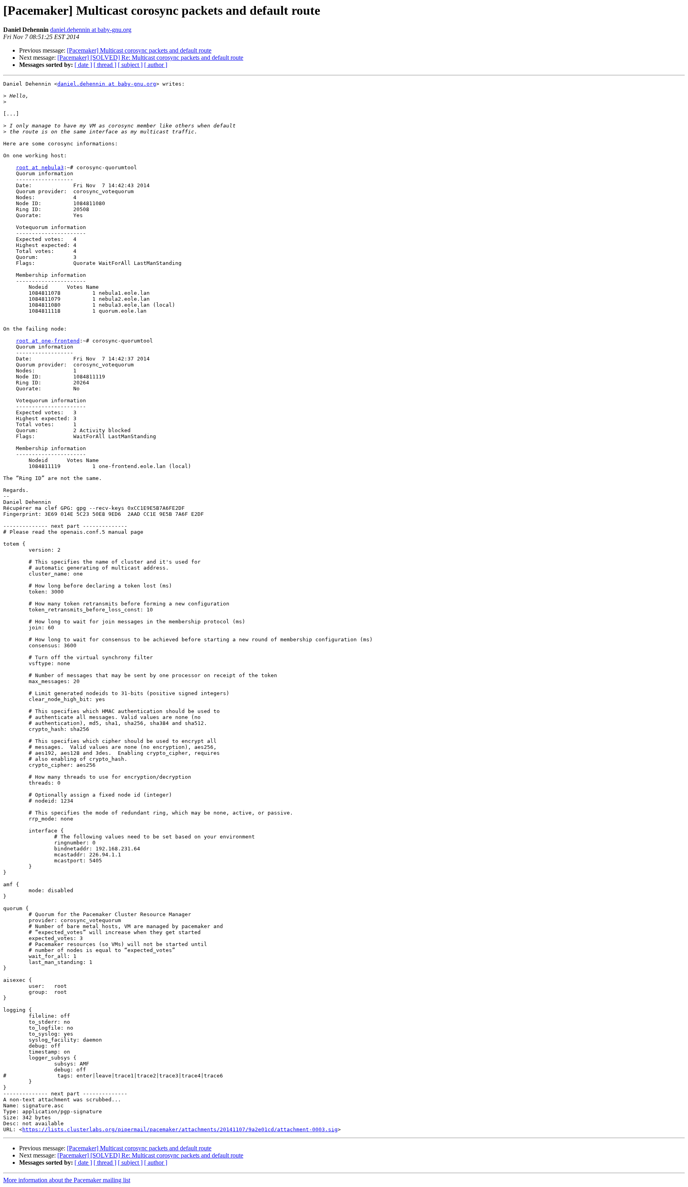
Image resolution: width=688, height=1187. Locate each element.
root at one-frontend (48, 341)
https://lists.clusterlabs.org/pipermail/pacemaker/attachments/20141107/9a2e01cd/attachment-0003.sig (180, 1129)
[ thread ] (105, 64)
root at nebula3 (40, 167)
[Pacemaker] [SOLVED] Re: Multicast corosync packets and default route (150, 57)
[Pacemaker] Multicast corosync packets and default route (139, 50)
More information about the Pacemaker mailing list (66, 1180)
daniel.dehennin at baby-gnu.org (90, 29)
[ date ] (83, 64)
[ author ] (155, 64)
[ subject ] (130, 64)
